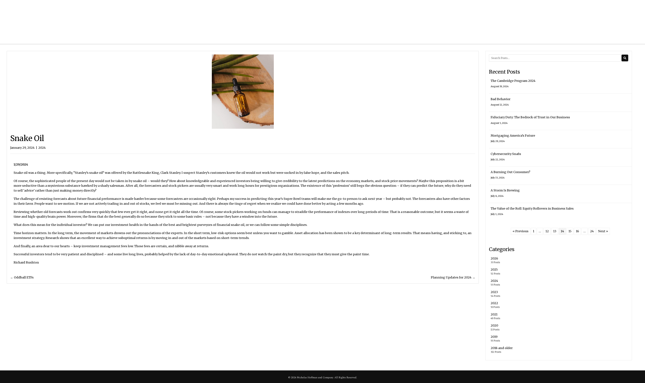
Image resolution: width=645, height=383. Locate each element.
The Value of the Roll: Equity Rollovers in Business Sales (532, 208)
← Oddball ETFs (22, 277)
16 (577, 231)
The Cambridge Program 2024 (513, 81)
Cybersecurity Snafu (506, 154)
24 (592, 231)
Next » (603, 231)
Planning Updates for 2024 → (453, 277)
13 (554, 231)
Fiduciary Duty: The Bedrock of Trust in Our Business (530, 117)
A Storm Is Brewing (505, 190)
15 (569, 231)
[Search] (624, 58)
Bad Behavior (500, 99)
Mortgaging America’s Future (513, 135)
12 (547, 231)
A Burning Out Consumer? (510, 172)
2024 (42, 148)
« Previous (520, 231)
